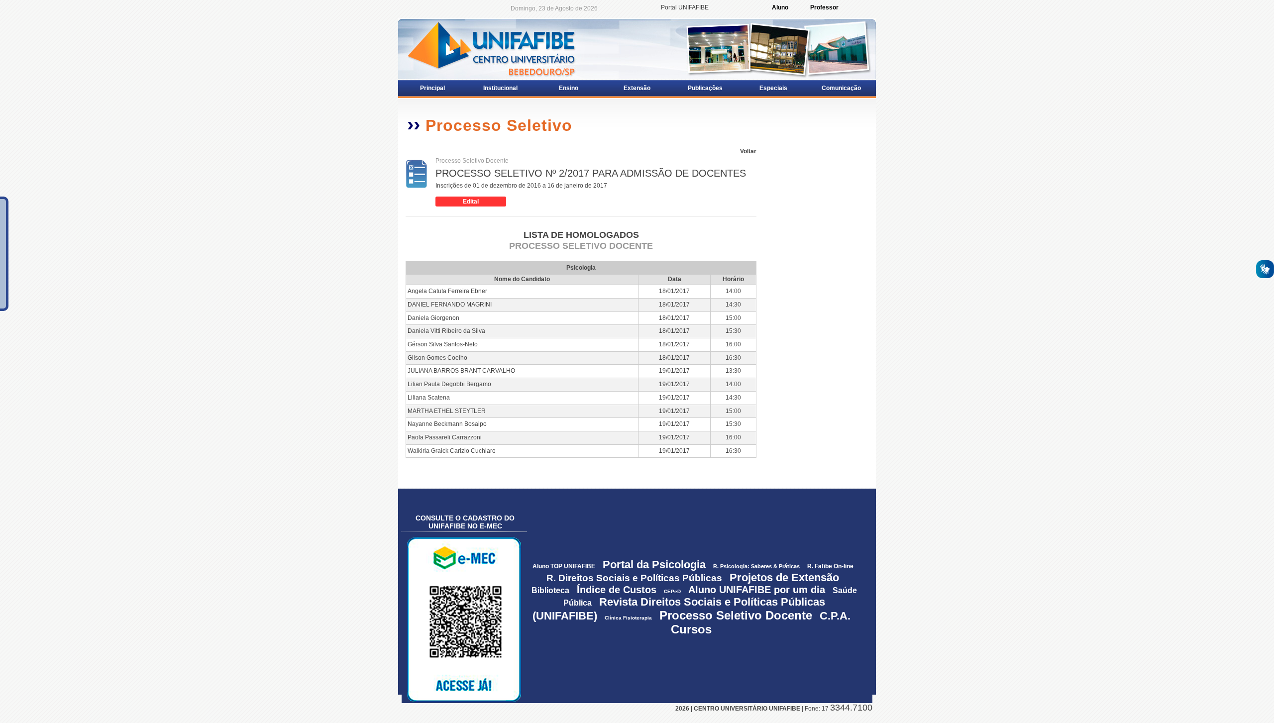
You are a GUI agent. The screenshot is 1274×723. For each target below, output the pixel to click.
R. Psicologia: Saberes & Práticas (756, 566)
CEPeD (673, 591)
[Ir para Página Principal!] (490, 48)
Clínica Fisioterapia (628, 617)
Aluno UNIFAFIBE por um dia (756, 589)
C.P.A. (835, 616)
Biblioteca (550, 590)
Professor (824, 7)
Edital (471, 201)
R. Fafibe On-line (830, 566)
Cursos (691, 629)
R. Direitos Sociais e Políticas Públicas (634, 578)
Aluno (780, 7)
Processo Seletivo (498, 125)
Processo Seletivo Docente (735, 615)
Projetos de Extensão (784, 577)
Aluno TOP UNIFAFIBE (563, 566)
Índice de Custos (616, 589)
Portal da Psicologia (654, 564)
